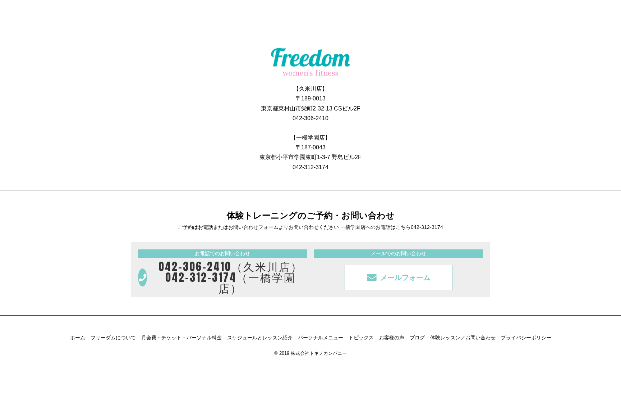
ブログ (417, 337)
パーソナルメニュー (320, 337)
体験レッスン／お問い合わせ (463, 337)
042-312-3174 (310, 167)
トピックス (361, 337)
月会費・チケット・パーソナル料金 (181, 337)
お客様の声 (391, 337)
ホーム (77, 337)
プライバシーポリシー (526, 337)
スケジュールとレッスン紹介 (260, 337)
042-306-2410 (310, 118)
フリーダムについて (113, 337)
